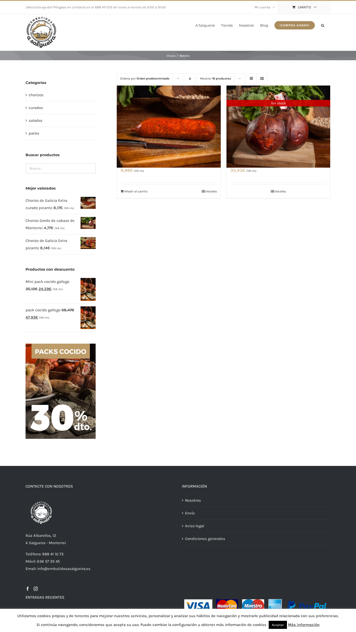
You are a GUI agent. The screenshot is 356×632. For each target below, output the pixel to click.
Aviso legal (194, 526)
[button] (322, 25)
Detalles (211, 191)
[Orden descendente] (190, 78)
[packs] (61, 345)
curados (36, 107)
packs (34, 133)
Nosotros (193, 500)
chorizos (36, 95)
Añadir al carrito (136, 191)
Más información (304, 624)
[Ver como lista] (262, 79)
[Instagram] (36, 589)
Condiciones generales (205, 538)
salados (35, 120)
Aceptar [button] (278, 625)
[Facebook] (28, 589)
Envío (190, 513)
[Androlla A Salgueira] (168, 126)
